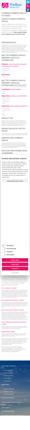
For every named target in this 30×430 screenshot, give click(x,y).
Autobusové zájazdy (8, 375)
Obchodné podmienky (9, 389)
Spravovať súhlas (20, 427)
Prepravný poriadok (8, 394)
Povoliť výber (15, 264)
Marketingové (10, 254)
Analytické (10, 251)
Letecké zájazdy (8, 378)
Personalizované (11, 248)
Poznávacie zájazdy (8, 370)
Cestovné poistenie (8, 391)
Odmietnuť (15, 268)
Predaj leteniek (7, 381)
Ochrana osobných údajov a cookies (15, 181)
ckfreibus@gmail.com (13, 52)
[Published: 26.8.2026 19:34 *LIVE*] (10, 425)
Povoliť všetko (15, 260)
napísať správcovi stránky (17, 426)
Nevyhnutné (10, 245)
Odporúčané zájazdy (9, 373)
